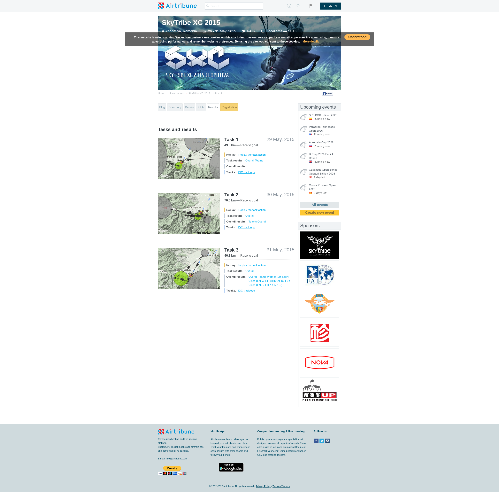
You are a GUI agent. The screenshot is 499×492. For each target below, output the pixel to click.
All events (319, 205)
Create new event (319, 213)
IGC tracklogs (246, 172)
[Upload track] (298, 6)
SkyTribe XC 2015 (191, 23)
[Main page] (177, 5)
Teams (259, 160)
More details (311, 41)
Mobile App (218, 431)
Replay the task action (252, 154)
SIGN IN (330, 6)
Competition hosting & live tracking (281, 431)
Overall (249, 160)
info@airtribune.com (176, 458)
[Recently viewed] (289, 6)
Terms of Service (281, 486)
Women (272, 276)
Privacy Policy (263, 486)
